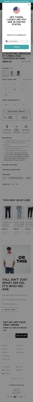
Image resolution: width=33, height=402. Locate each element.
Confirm (16, 47)
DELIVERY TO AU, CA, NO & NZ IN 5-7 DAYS (16, 1)
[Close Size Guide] (29, 5)
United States (13, 41)
